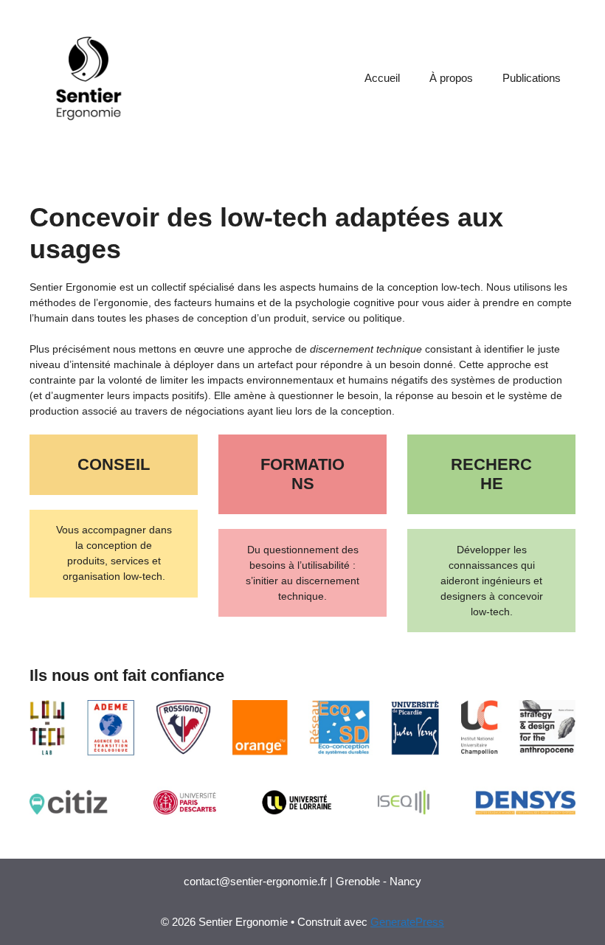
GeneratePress (407, 921)
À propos (451, 78)
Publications (531, 78)
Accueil (382, 78)
